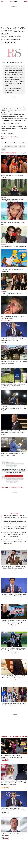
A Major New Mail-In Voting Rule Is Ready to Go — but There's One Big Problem (13, 384)
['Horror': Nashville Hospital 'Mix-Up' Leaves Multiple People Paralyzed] (14, 444)
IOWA (15, 146)
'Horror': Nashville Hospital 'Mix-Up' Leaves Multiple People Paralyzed (12, 454)
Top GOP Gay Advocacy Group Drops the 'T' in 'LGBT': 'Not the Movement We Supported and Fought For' (13, 408)
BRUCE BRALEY (8, 146)
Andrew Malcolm (5, 365)
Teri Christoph (4, 387)
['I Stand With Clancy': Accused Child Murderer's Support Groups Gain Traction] (14, 667)
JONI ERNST (22, 146)
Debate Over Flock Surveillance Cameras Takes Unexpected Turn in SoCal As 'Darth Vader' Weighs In (14, 650)
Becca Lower (14, 707)
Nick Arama (3, 434)
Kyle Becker (3, 342)
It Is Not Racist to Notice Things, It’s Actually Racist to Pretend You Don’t (11, 756)
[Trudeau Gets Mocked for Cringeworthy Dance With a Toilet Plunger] (14, 585)
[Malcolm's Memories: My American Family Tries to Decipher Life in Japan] (14, 352)
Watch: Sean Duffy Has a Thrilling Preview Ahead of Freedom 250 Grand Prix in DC (14, 704)
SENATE (3, 149)
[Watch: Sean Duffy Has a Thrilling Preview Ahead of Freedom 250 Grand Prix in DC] (14, 694)
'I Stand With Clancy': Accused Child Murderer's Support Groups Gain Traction (14, 677)
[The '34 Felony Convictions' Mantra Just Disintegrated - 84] (14, 824)
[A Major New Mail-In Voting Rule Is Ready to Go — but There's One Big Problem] (14, 375)
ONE (21, 62)
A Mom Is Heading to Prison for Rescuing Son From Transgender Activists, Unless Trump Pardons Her (14, 622)
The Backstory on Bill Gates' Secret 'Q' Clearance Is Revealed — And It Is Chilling (14, 339)
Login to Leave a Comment (14, 476)
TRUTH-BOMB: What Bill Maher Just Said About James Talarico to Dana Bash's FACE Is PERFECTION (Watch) (13, 782)
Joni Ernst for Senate (9, 136)
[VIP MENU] (25, 1)
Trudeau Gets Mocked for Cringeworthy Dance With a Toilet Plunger (14, 595)
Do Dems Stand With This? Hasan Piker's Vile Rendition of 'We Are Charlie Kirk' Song (14, 568)
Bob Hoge (3, 412)
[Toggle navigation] (2, 1)
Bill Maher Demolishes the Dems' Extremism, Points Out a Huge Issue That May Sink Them (13, 431)
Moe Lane (4, 36)
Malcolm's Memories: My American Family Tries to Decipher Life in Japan (14, 362)
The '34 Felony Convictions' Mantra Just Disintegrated (12, 835)
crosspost (9, 133)
